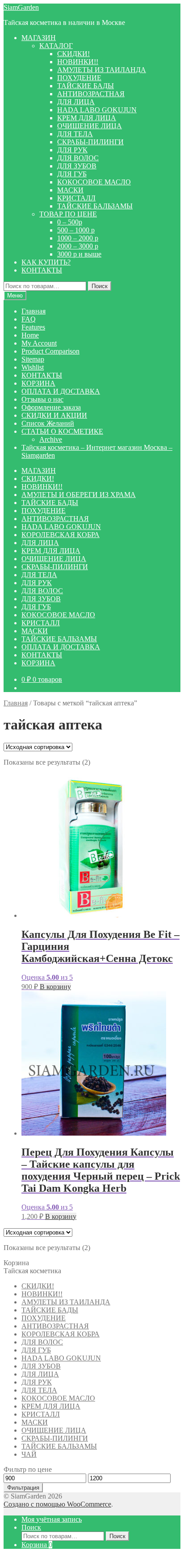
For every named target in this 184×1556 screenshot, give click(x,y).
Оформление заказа (51, 407)
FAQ (28, 319)
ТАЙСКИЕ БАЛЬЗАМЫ (95, 206)
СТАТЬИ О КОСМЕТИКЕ (62, 431)
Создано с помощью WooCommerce (57, 1504)
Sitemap (32, 359)
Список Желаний (47, 423)
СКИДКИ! (73, 53)
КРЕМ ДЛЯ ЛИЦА (86, 118)
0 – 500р (69, 222)
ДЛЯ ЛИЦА (76, 102)
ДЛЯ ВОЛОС (78, 158)
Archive (50, 439)
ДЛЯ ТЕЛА (75, 134)
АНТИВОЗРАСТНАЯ (91, 94)
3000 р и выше (79, 254)
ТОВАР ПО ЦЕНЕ (68, 214)
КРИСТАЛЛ (76, 198)
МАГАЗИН (38, 37)
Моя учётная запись (51, 1519)
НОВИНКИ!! (77, 61)
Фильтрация (23, 1487)
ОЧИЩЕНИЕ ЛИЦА (89, 126)
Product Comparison (50, 351)
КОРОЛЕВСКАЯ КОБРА (60, 534)
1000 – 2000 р (77, 238)
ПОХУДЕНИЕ (79, 77)
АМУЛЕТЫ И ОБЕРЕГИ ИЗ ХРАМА (78, 494)
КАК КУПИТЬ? (46, 262)
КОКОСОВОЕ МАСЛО (94, 182)
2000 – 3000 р (77, 246)
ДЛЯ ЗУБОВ (76, 166)
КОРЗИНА (38, 383)
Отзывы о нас (42, 399)
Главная (33, 311)
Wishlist (32, 367)
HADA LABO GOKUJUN (97, 110)
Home (30, 335)
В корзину (55, 986)
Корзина (36, 1544)
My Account (39, 343)
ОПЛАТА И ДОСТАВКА (60, 391)
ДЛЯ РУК (72, 150)
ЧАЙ (29, 1454)
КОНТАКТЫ (41, 270)
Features (33, 327)
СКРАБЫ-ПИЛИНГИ (90, 142)
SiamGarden (21, 7)
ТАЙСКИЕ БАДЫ (85, 86)
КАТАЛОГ (56, 45)
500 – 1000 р (76, 230)
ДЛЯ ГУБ (72, 174)
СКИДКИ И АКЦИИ (54, 415)
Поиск (100, 286)
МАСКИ (70, 190)
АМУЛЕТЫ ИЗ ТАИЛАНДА (101, 69)
